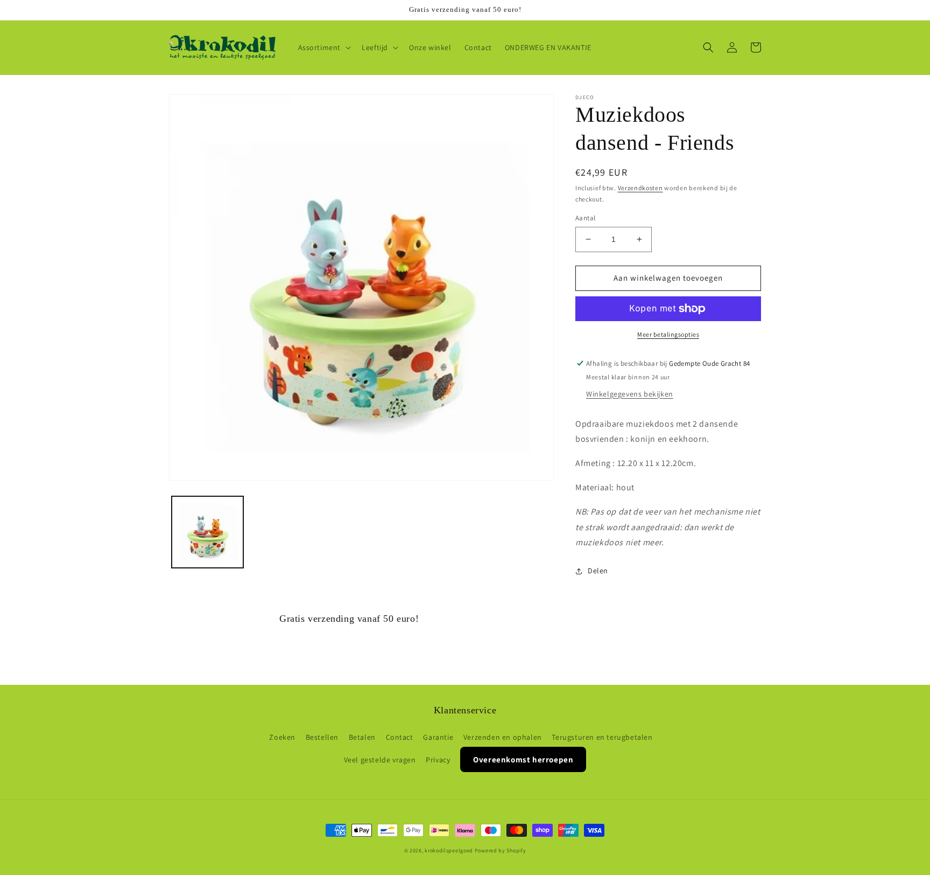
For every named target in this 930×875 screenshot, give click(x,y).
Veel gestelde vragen (380, 760)
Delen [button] (598, 570)
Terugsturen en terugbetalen (602, 737)
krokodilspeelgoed (449, 850)
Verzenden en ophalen (502, 737)
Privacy (438, 760)
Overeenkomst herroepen (523, 759)
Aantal (585, 218)
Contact (399, 737)
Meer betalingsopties (668, 334)
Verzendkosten (640, 188)
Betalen (362, 737)
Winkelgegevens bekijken (629, 394)
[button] (324, 47)
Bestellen (322, 737)
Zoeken (282, 737)
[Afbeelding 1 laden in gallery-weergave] (207, 532)
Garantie (438, 737)
